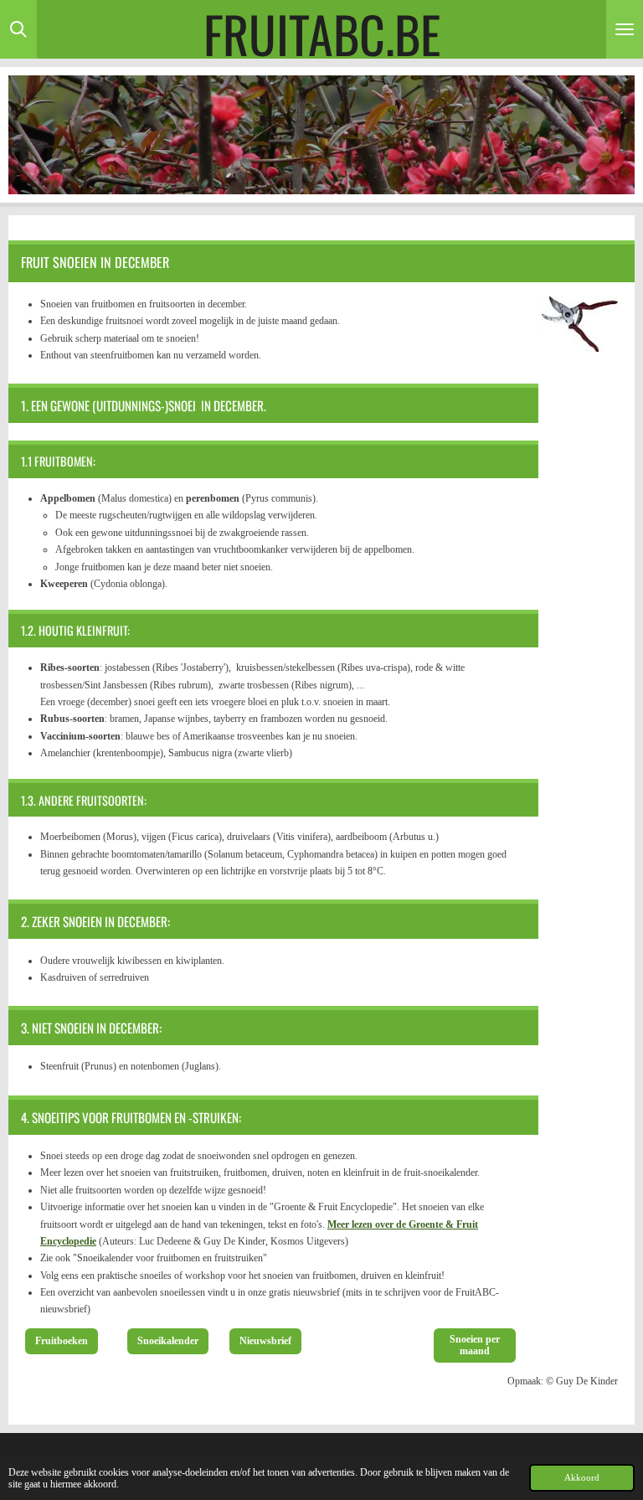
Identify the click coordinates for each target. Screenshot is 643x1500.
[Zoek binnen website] (18, 29)
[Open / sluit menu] (624, 29)
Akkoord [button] (581, 1477)
